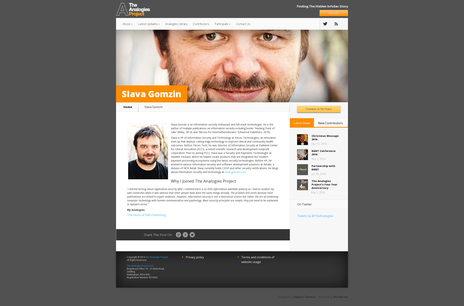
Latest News (301, 123)
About (126, 24)
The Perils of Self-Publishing (146, 215)
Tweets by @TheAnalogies (315, 216)
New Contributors (330, 123)
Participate (221, 24)
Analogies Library (176, 24)
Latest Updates (148, 24)
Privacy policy (195, 257)
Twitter (192, 235)
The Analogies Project (157, 257)
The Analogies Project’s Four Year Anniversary (324, 184)
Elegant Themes (304, 297)
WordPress (340, 297)
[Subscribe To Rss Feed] (336, 24)
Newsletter (334, 13)
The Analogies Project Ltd (140, 265)
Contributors (201, 24)
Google (178, 235)
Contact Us (243, 24)
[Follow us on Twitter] (325, 24)
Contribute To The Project (319, 109)
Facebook (185, 235)
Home (127, 107)
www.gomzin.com (235, 172)
